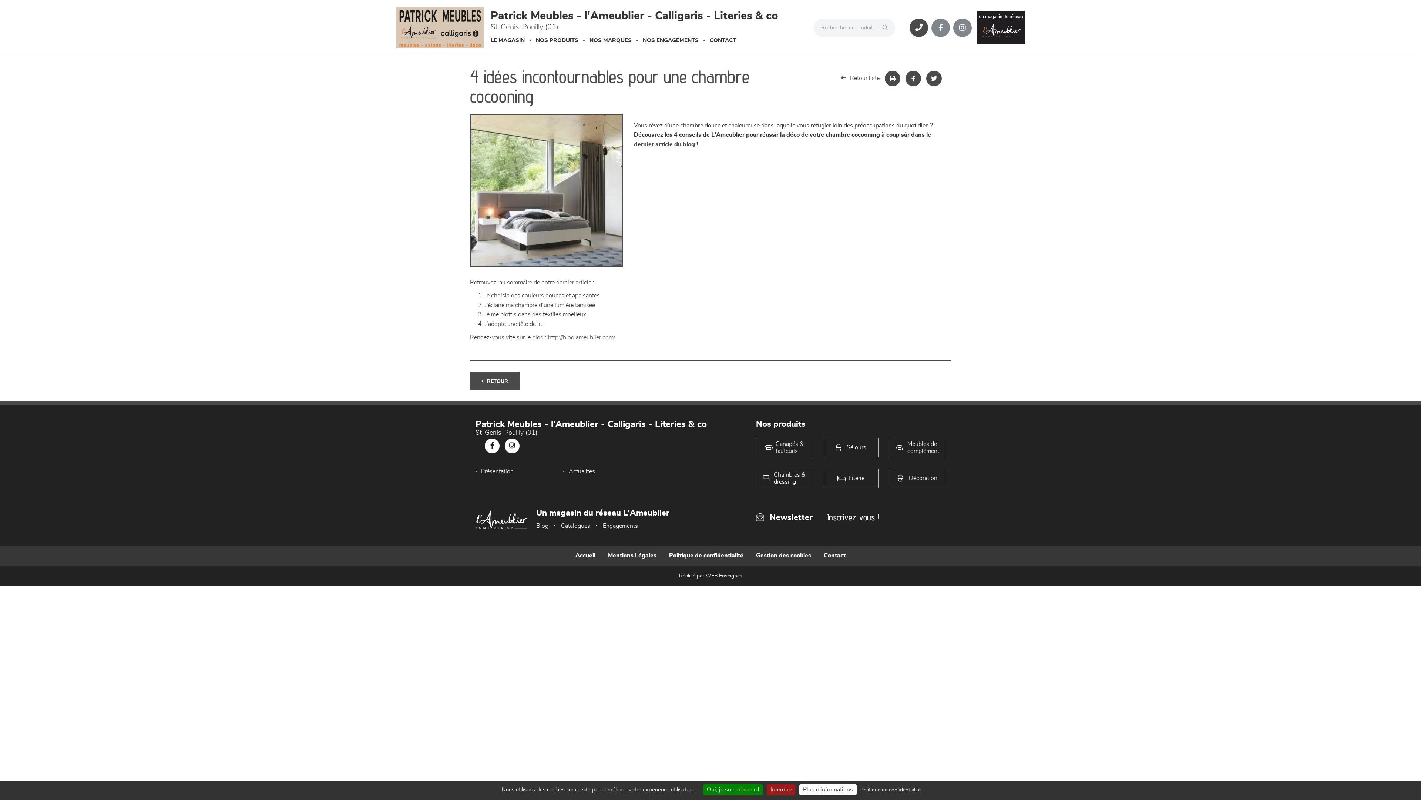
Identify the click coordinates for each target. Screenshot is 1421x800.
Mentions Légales (632, 556)
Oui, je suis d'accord (733, 790)
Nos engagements (671, 40)
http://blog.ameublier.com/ (581, 337)
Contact (723, 40)
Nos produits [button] (557, 40)
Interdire (781, 790)
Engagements (620, 526)
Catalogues (575, 526)
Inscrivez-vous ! (853, 517)
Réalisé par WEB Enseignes (710, 576)
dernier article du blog (664, 144)
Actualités (582, 471)
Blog (542, 526)
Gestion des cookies (783, 556)
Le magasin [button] (508, 40)
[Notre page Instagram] (962, 28)
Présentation (497, 471)
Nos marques (610, 40)
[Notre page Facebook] (940, 28)
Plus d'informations (828, 790)
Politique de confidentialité (706, 556)
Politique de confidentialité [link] (890, 790)
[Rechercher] (887, 28)
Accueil (585, 556)
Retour (497, 381)
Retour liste (865, 78)
